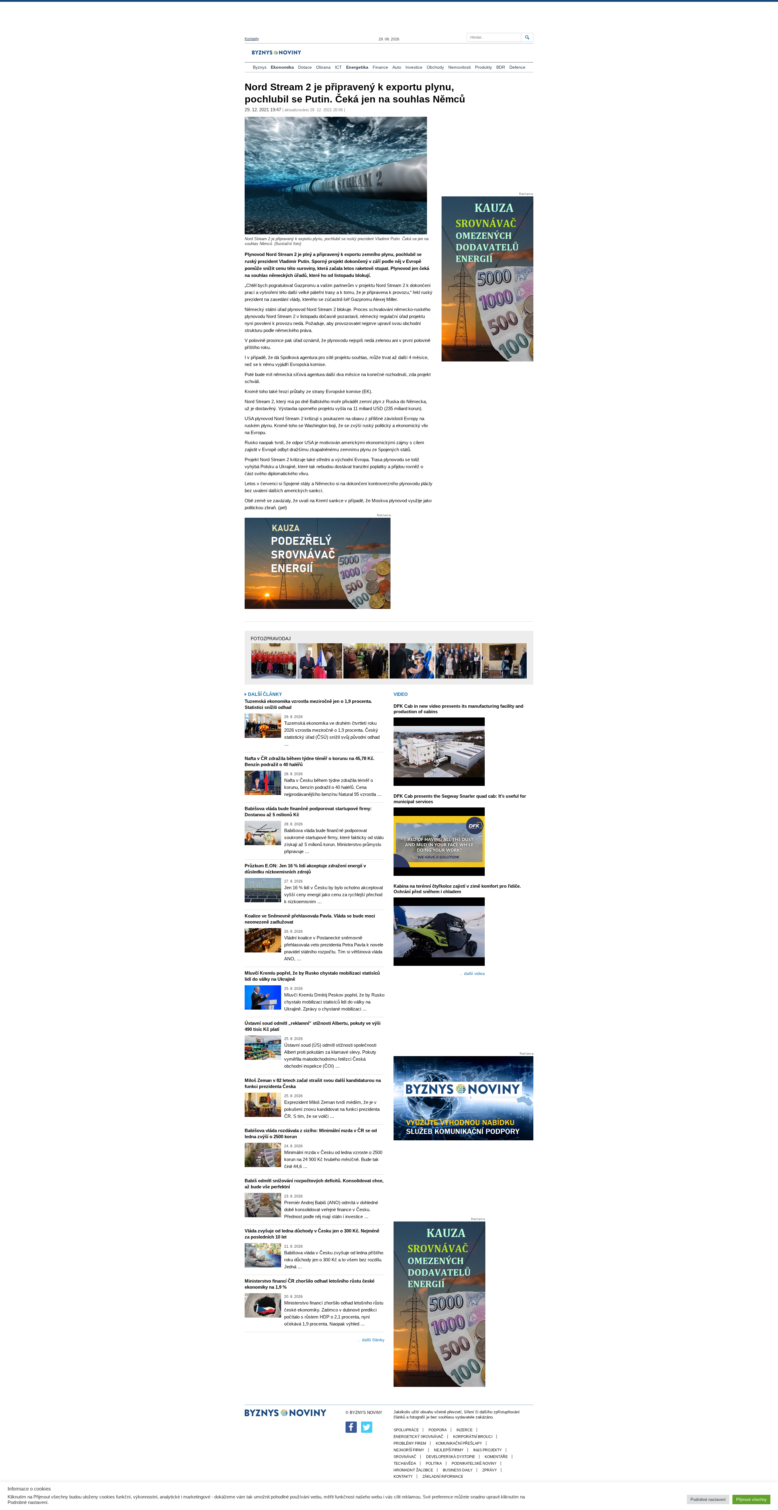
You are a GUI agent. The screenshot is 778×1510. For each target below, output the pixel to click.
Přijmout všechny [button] (751, 1499)
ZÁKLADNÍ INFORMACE (442, 1476)
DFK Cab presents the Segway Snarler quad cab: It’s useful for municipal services (460, 798)
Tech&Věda (405, 1463)
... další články (370, 1339)
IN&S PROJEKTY (487, 1450)
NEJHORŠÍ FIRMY (409, 1450)
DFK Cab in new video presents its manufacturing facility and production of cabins (458, 708)
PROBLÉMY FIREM (410, 1443)
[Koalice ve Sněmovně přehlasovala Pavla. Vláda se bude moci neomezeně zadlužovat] (263, 940)
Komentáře (496, 1457)
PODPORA (438, 1430)
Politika (434, 1463)
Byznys (260, 67)
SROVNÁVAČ (405, 1457)
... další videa (472, 973)
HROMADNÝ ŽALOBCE (413, 1470)
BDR (500, 67)
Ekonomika (282, 67)
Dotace (305, 67)
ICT (338, 67)
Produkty (483, 67)
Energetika (357, 67)
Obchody (435, 67)
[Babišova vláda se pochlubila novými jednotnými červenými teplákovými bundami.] (274, 661)
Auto (396, 67)
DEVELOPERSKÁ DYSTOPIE (450, 1457)
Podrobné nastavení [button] (708, 1499)
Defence (517, 67)
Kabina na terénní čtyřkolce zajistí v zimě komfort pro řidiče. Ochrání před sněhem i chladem (457, 888)
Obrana (323, 67)
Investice (413, 67)
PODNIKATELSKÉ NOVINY (474, 1463)
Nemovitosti (459, 67)
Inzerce (464, 1430)
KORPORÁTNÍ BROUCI (472, 1437)
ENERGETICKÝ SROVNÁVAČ (418, 1437)
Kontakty (252, 39)
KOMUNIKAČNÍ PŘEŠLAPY (459, 1443)
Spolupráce (406, 1430)
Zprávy (489, 1470)
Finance (380, 67)
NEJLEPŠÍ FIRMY (448, 1450)
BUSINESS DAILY (458, 1470)
